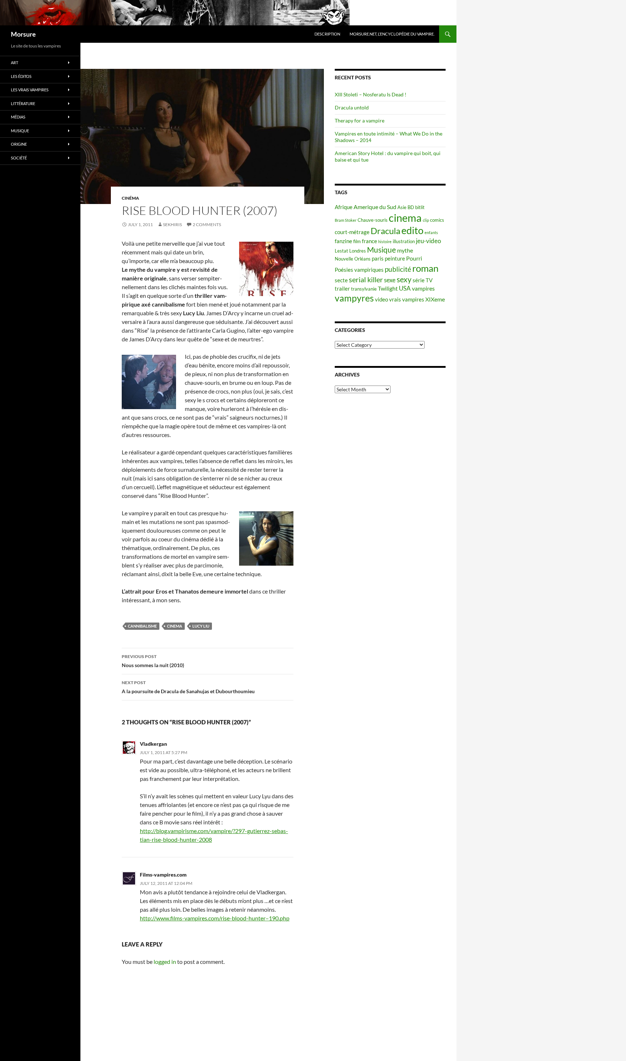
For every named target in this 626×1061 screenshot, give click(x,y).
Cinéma (130, 198)
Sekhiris (172, 224)
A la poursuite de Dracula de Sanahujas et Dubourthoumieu (188, 687)
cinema (174, 626)
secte (341, 280)
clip (426, 220)
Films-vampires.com (163, 874)
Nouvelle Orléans (353, 259)
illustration (404, 241)
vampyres (354, 298)
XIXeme (435, 299)
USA (405, 288)
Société (19, 157)
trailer (342, 289)
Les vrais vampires (30, 89)
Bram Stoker (345, 220)
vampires (423, 288)
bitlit (420, 207)
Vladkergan (153, 744)
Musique (381, 249)
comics (437, 220)
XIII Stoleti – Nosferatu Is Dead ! (370, 94)
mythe (405, 250)
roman (425, 268)
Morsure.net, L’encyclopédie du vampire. (392, 34)
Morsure (23, 34)
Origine (19, 144)
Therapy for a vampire (359, 120)
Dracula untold (352, 107)
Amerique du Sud (375, 206)
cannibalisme (142, 626)
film (357, 241)
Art (14, 62)
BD (411, 207)
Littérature (23, 103)
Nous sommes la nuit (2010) (153, 661)
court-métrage (352, 232)
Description (327, 34)
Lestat (341, 251)
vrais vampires (406, 299)
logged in (165, 961)
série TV (423, 280)
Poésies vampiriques (359, 270)
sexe (390, 280)
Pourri (414, 258)
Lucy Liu (200, 626)
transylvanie (364, 289)
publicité (398, 269)
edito (412, 230)
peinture (395, 258)
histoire (385, 241)
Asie (401, 207)
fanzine (343, 241)
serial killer (366, 279)
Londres (357, 251)
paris (378, 258)
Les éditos (21, 76)
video (381, 299)
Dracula (385, 230)
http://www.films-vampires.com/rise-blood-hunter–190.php (214, 918)
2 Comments (207, 224)
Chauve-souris (373, 220)
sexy (404, 279)
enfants (431, 232)
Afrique (343, 207)
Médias (18, 117)
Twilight (388, 288)
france (369, 241)
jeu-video (428, 241)
